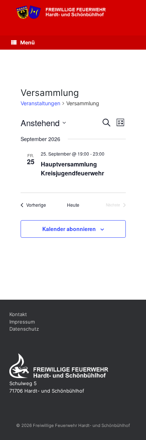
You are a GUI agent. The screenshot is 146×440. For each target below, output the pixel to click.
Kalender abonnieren (69, 229)
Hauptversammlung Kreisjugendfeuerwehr (72, 168)
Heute (73, 205)
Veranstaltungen (40, 103)
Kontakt (18, 314)
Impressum (22, 322)
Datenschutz (24, 329)
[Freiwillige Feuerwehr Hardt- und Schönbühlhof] (73, 12)
